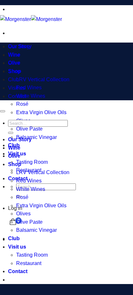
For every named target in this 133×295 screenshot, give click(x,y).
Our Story (19, 46)
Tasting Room (32, 162)
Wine (14, 55)
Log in (15, 208)
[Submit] (10, 133)
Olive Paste (29, 129)
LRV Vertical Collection (42, 79)
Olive (14, 63)
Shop (14, 71)
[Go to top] (2, 111)
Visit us (16, 88)
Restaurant (28, 263)
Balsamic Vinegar (36, 137)
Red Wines (29, 87)
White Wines (30, 96)
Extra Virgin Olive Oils (41, 112)
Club (13, 79)
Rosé (22, 104)
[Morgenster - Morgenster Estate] (31, 19)
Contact (17, 96)
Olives (23, 213)
